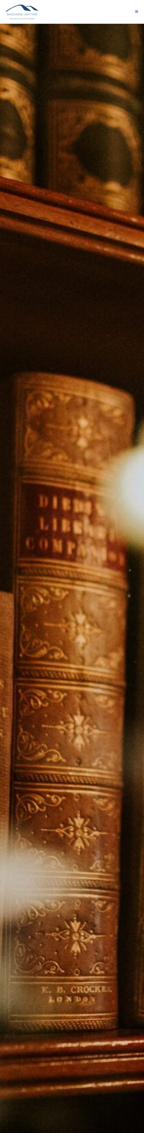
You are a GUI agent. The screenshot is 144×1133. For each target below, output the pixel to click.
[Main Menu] (136, 12)
